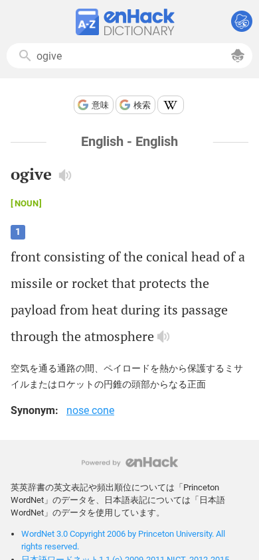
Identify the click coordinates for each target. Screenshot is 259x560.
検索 (142, 105)
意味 (100, 105)
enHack (130, 462)
